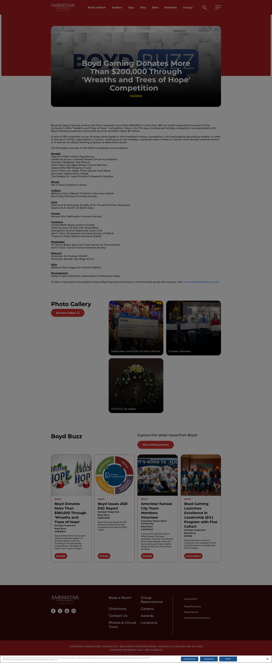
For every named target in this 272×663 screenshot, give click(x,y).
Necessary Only (208, 659)
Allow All (228, 659)
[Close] (267, 659)
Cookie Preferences (189, 659)
